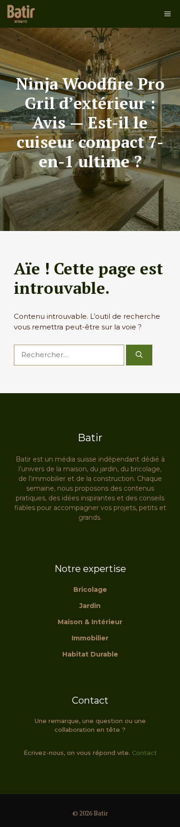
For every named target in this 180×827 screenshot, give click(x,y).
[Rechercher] (139, 355)
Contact (144, 752)
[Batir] (21, 14)
